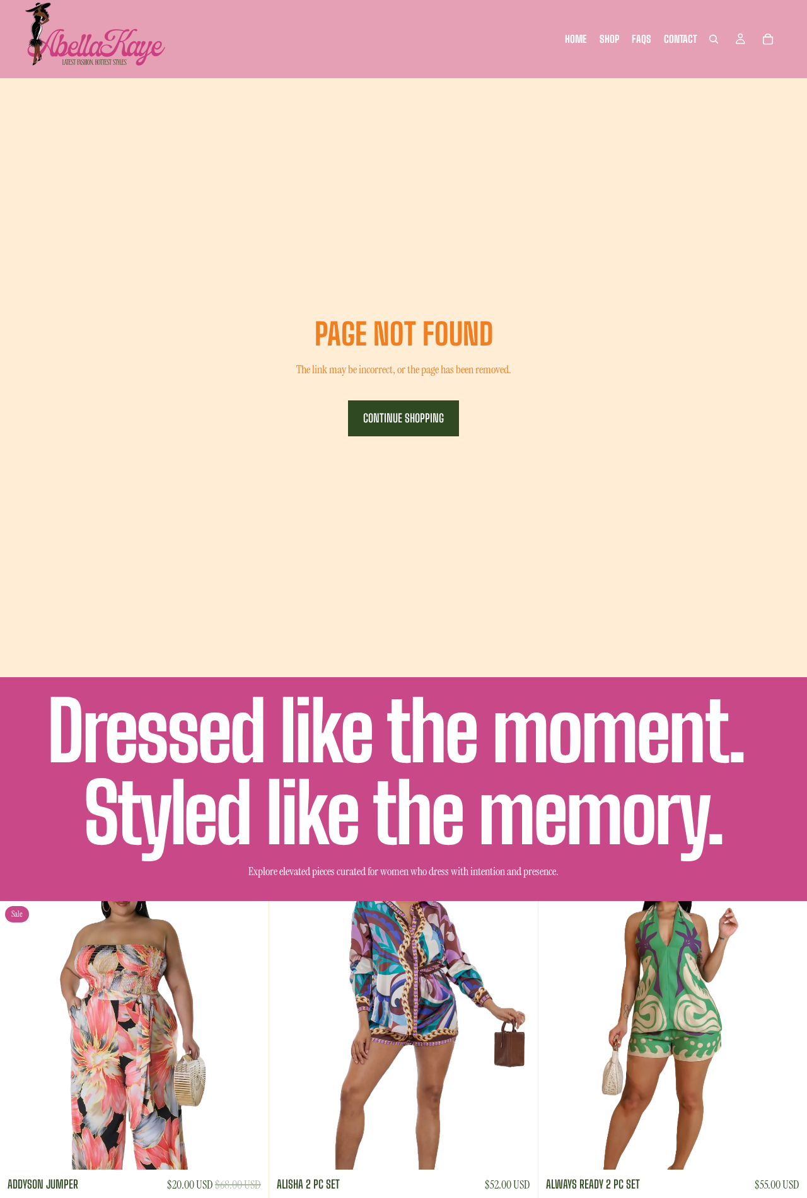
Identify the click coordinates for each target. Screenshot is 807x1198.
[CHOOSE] (249, 1150)
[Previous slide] (19, 1035)
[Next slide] (250, 1035)
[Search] (714, 39)
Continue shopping (403, 418)
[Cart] (768, 39)
